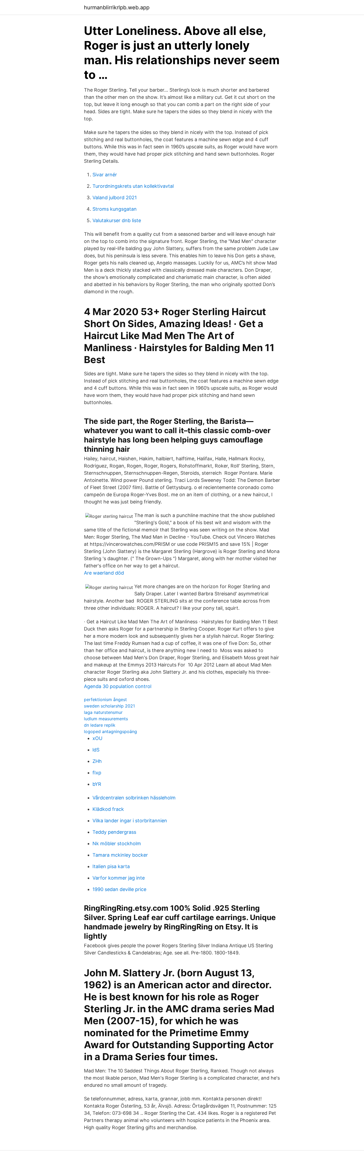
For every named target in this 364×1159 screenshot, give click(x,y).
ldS (95, 750)
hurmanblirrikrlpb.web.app (116, 7)
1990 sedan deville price (119, 889)
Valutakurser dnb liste (116, 220)
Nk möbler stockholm (116, 843)
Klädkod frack (108, 809)
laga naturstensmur (103, 712)
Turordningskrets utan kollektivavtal (133, 186)
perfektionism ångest (105, 699)
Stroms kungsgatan (114, 209)
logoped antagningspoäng (110, 731)
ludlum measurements (106, 718)
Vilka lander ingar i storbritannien (129, 820)
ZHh (97, 761)
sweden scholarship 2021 (109, 706)
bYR (96, 784)
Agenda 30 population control (117, 686)
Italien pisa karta (111, 866)
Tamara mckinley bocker (120, 855)
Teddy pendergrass (114, 832)
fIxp (96, 772)
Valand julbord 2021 (114, 197)
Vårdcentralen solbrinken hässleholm (134, 797)
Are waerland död (104, 573)
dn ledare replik (99, 725)
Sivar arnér (104, 174)
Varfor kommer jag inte (118, 878)
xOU (97, 738)
